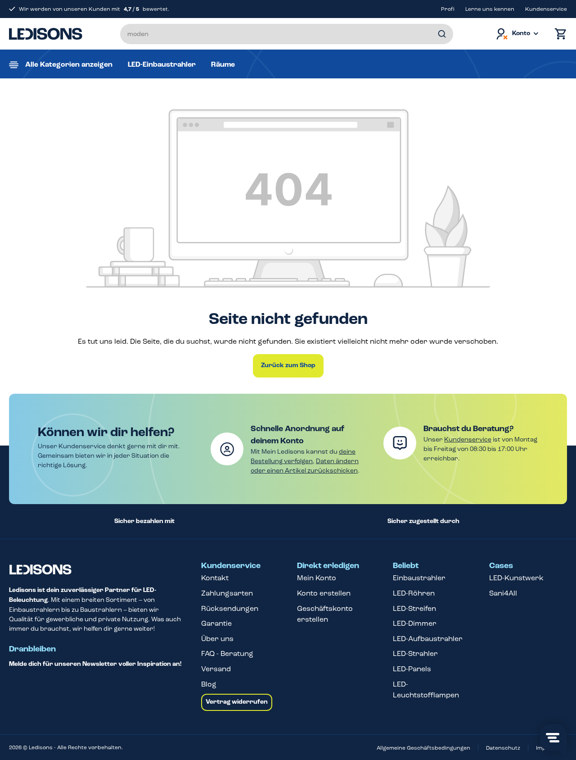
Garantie (216, 623)
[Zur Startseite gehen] (45, 34)
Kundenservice (546, 9)
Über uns (217, 638)
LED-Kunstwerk (516, 577)
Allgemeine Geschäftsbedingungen (423, 748)
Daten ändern (337, 461)
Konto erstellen (324, 593)
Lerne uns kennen (489, 9)
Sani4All (503, 593)
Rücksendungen (229, 608)
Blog (208, 684)
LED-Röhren (414, 593)
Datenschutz (503, 748)
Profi (447, 9)
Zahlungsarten (227, 593)
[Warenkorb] (558, 34)
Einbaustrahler (419, 577)
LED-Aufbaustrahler (428, 638)
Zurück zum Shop (288, 365)
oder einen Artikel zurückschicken (304, 470)
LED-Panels (412, 668)
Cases (501, 566)
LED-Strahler (415, 653)
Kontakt (215, 577)
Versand (216, 668)
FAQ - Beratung (227, 653)
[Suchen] (442, 34)
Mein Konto (316, 577)
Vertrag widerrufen (237, 702)
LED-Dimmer (414, 623)
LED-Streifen (414, 608)
